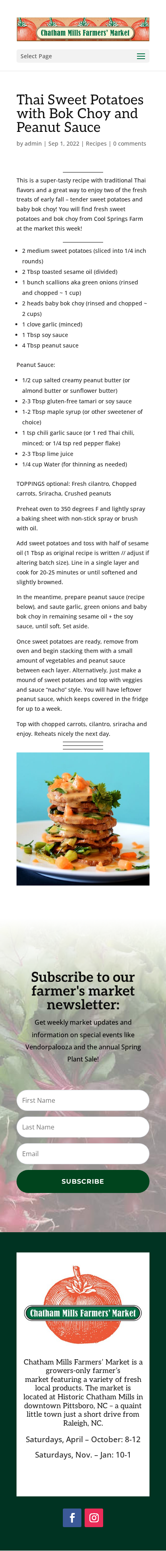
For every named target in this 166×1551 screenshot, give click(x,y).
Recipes (96, 143)
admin (33, 143)
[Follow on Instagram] (94, 1518)
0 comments (129, 143)
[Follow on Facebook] (72, 1518)
